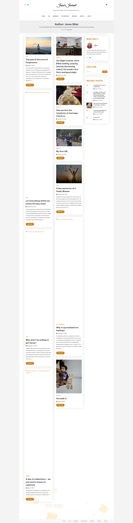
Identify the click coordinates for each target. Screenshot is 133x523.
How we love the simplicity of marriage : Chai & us (67, 113)
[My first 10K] (89, 119)
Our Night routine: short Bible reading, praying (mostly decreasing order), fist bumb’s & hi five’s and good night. (67, 66)
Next (60, 505)
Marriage (55, 16)
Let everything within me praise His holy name (100, 111)
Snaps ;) (82, 16)
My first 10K (62, 151)
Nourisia (74, 16)
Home (43, 16)
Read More (30, 85)
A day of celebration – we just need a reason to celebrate (38, 482)
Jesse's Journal (66, 5)
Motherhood (65, 16)
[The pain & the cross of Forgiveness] (89, 87)
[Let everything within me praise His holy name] (89, 112)
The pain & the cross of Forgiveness (99, 85)
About (89, 16)
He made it (61, 398)
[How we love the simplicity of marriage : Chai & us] (89, 105)
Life (49, 16)
